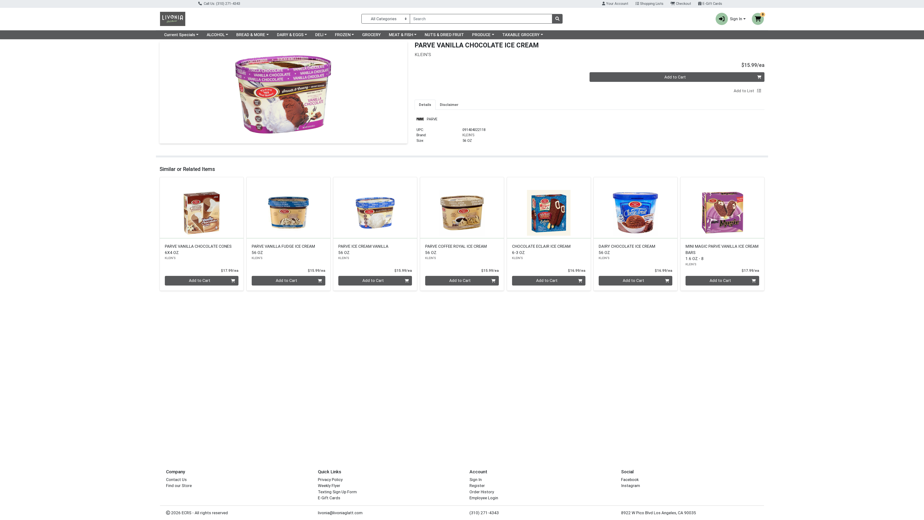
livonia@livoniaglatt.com (340, 512)
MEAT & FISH (401, 34)
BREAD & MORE (250, 34)
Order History (481, 491)
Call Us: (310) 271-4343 (221, 3)
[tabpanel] (589, 131)
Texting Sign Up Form (337, 491)
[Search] (557, 19)
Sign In (475, 479)
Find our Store (179, 485)
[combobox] (481, 19)
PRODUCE (481, 34)
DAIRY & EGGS (290, 34)
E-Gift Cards (712, 3)
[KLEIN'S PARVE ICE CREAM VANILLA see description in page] (375, 207)
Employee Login (483, 497)
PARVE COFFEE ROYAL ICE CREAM (456, 249)
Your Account (616, 3)
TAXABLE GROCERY (520, 34)
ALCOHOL (216, 34)
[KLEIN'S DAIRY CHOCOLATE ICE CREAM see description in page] (635, 207)
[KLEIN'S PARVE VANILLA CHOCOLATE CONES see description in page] (201, 207)
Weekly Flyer (329, 485)
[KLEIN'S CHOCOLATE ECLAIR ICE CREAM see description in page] (548, 207)
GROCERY (371, 34)
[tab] (425, 104)
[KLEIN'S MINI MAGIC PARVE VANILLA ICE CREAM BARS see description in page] (722, 207)
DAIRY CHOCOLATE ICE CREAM (627, 249)
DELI (319, 34)
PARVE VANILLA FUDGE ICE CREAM (283, 249)
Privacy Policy (330, 479)
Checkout (683, 3)
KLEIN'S (468, 135)
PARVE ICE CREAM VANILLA (363, 249)
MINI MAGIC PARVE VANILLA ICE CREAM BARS (722, 252)
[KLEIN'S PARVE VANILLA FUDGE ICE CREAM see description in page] (288, 207)
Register (477, 485)
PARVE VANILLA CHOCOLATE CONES (198, 249)
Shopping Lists (651, 3)
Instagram (630, 485)
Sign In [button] (736, 18)
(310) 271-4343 (484, 512)
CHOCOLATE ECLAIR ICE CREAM (541, 249)
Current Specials (179, 34)
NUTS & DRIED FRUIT (444, 34)
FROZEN (343, 34)
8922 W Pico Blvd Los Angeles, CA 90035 (658, 512)
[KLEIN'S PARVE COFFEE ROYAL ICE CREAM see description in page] (462, 207)
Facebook (630, 479)
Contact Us (176, 479)
